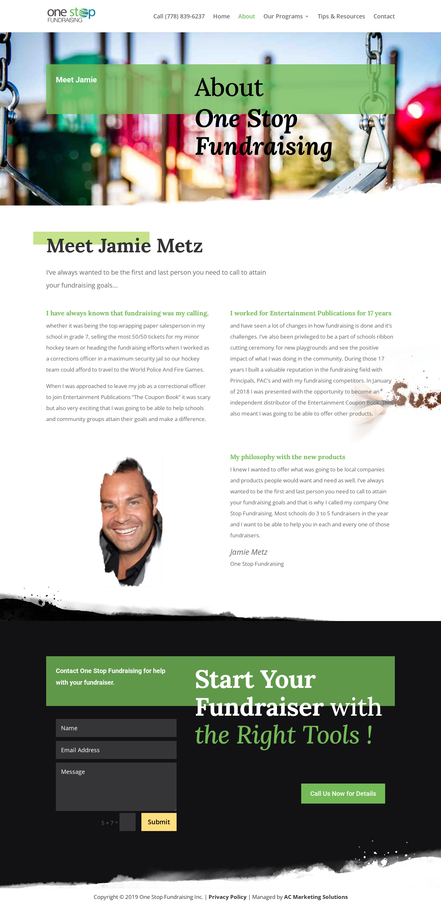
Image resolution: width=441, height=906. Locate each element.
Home (221, 17)
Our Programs (283, 17)
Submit (159, 821)
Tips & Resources (341, 17)
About (246, 17)
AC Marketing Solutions (316, 897)
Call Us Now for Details (343, 793)
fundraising (143, 313)
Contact (384, 17)
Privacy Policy (228, 897)
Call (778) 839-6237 (179, 17)
